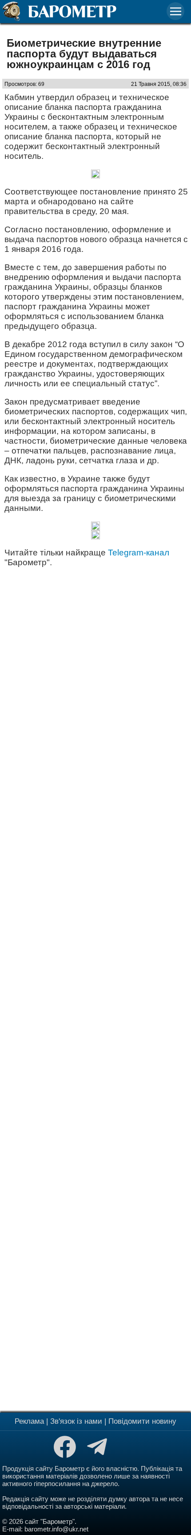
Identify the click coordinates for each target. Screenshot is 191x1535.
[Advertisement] (95, 988)
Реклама (29, 1421)
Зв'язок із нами (76, 1421)
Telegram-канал (138, 552)
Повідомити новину (142, 1421)
